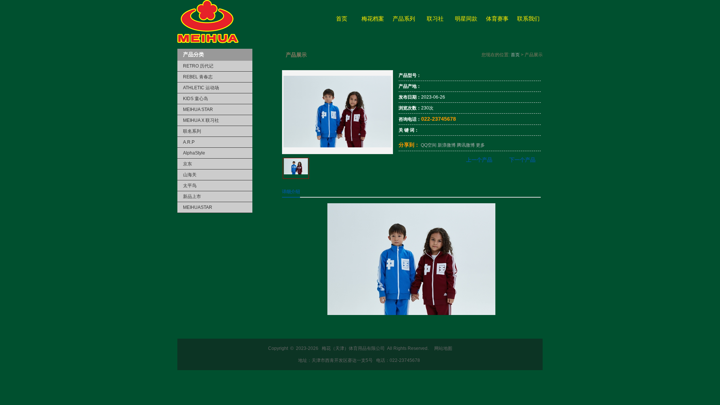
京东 (187, 163)
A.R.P (189, 142)
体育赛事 (497, 19)
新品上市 (192, 196)
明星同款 (466, 19)
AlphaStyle (194, 153)
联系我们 (528, 19)
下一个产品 (522, 160)
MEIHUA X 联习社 (201, 120)
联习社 (435, 19)
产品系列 (404, 19)
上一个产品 (479, 160)
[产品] (338, 145)
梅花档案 (373, 19)
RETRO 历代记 (198, 66)
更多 (480, 145)
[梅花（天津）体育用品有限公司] (207, 41)
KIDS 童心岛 (195, 98)
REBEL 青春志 (198, 77)
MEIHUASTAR (197, 207)
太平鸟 (189, 185)
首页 (341, 19)
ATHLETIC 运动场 (201, 87)
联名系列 (192, 131)
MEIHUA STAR (198, 109)
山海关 (189, 174)
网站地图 (443, 348)
